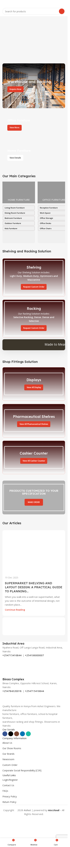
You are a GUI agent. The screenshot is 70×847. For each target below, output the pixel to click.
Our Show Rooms (11, 748)
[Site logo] (34, 3)
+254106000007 (34, 655)
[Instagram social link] (16, 733)
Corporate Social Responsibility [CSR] (21, 770)
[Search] (61, 11)
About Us (7, 742)
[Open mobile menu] (4, 3)
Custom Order (9, 764)
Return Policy (9, 802)
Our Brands (8, 753)
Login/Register (10, 779)
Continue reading (15, 609)
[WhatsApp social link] (28, 733)
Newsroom (8, 759)
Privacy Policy (9, 796)
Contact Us (8, 785)
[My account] (64, 3)
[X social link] (10, 733)
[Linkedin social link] (22, 733)
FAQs (5, 790)
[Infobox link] (33, 644)
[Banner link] (33, 85)
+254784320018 (11, 691)
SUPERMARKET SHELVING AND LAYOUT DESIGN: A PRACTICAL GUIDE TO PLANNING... (33, 587)
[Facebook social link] (4, 733)
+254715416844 (11, 655)
